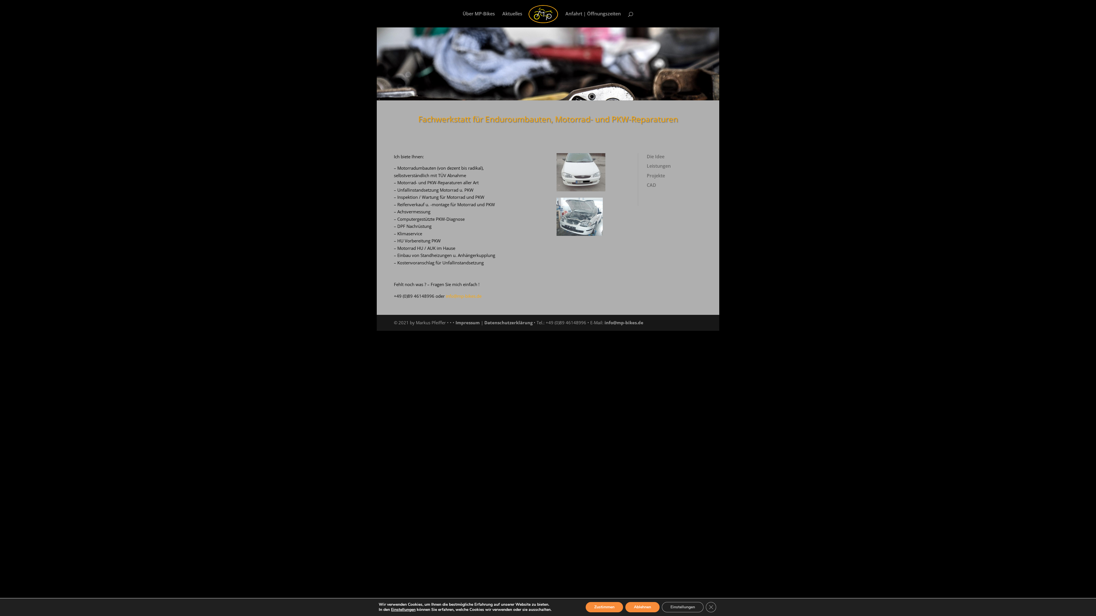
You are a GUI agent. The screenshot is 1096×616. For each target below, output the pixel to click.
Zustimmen (604, 607)
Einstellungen (403, 609)
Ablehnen (642, 607)
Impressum (468, 322)
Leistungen (659, 166)
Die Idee (655, 156)
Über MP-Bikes (479, 14)
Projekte (656, 176)
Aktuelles (512, 14)
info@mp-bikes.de (624, 322)
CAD (651, 185)
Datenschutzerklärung (508, 322)
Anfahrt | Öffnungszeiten (593, 14)
